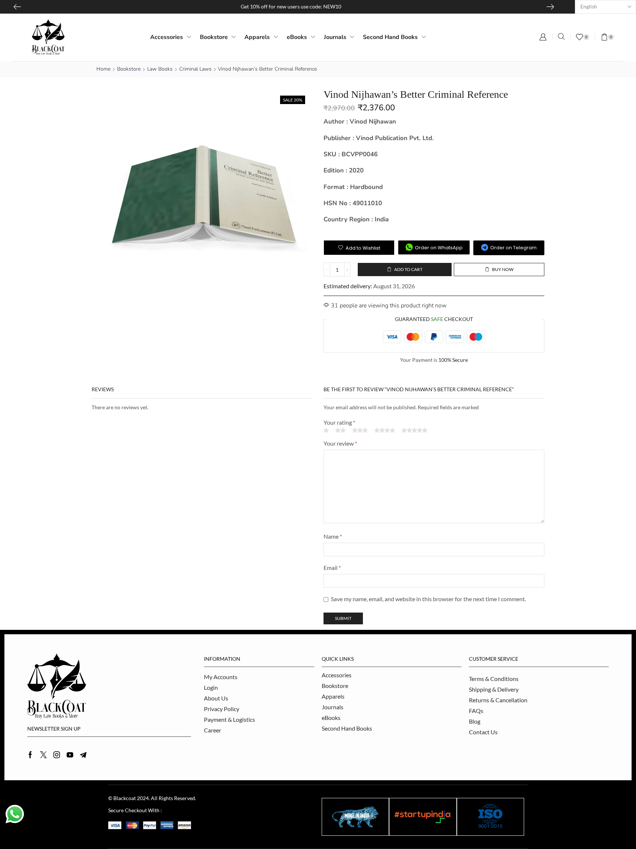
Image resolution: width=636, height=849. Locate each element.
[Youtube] (70, 755)
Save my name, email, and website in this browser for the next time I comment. (428, 598)
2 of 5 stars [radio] (340, 430)
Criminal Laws (195, 68)
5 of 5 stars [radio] (414, 430)
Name (333, 536)
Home (103, 68)
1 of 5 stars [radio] (326, 430)
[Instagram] (56, 755)
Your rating (339, 422)
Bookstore (129, 68)
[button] (543, 37)
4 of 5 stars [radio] (384, 430)
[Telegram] (83, 755)
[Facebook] (30, 755)
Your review (340, 443)
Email (332, 567)
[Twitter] (43, 755)
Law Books (160, 68)
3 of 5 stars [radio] (360, 430)
